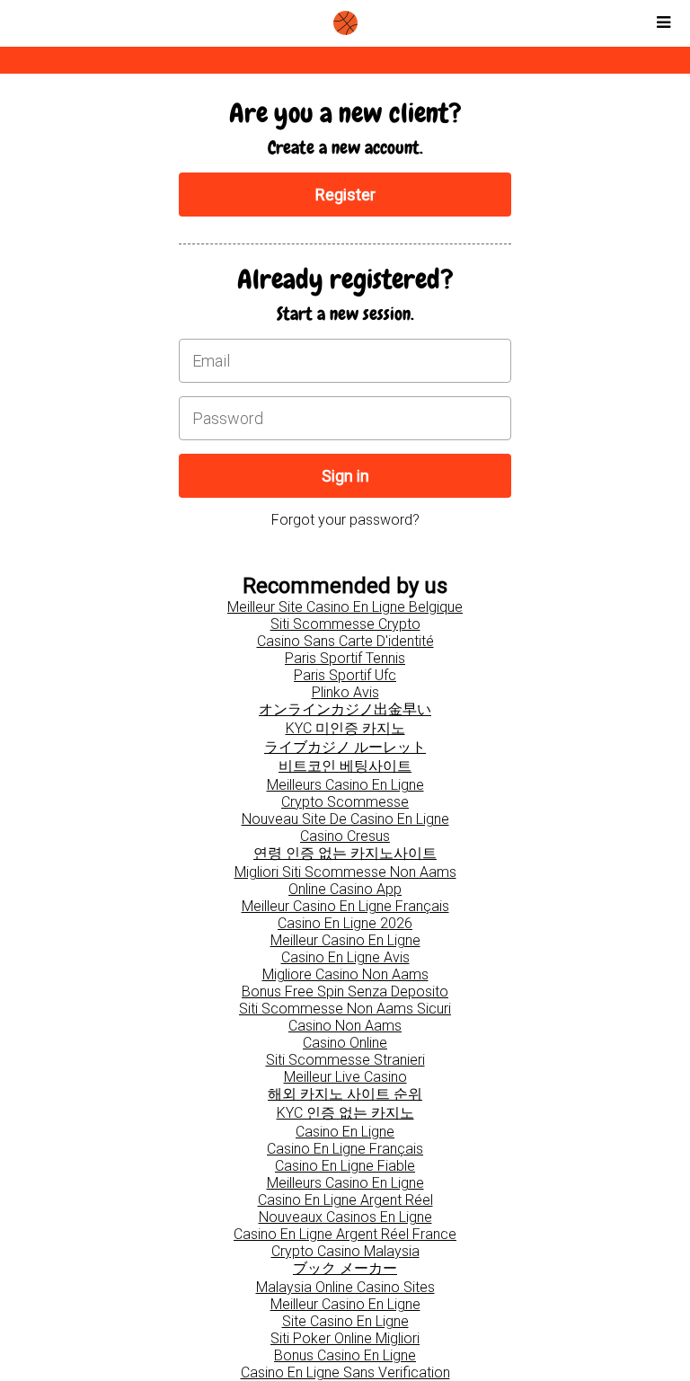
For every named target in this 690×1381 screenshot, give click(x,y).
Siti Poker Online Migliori (345, 1338)
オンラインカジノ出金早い (345, 709)
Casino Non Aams (345, 1025)
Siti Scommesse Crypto (345, 624)
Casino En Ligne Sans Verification (345, 1372)
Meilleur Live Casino (345, 1076)
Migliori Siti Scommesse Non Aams (345, 872)
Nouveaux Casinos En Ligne (345, 1217)
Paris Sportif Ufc (345, 675)
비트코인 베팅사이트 (345, 766)
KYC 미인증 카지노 (345, 728)
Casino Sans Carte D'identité (345, 641)
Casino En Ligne (345, 1131)
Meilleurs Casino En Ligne (345, 784)
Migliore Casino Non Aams (345, 974)
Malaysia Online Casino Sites (345, 1287)
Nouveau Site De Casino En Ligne (345, 819)
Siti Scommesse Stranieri (345, 1059)
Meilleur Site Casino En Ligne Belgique (345, 606)
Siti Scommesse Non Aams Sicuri (345, 1008)
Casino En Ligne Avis (345, 957)
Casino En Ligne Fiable (345, 1165)
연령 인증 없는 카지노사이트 (345, 853)
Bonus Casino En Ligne (345, 1355)
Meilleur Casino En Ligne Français (345, 906)
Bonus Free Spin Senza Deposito (345, 991)
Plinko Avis (345, 692)
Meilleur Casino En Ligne (345, 940)
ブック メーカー (345, 1268)
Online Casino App (345, 889)
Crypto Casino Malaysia (345, 1251)
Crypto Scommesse (345, 801)
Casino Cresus (345, 836)
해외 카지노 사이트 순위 (345, 1093)
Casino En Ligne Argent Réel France (345, 1234)
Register (345, 194)
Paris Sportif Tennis (345, 658)
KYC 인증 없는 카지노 (345, 1112)
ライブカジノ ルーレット (345, 747)
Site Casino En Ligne (345, 1321)
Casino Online (345, 1042)
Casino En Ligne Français (345, 1148)
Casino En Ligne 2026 (345, 923)
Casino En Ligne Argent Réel (345, 1199)
